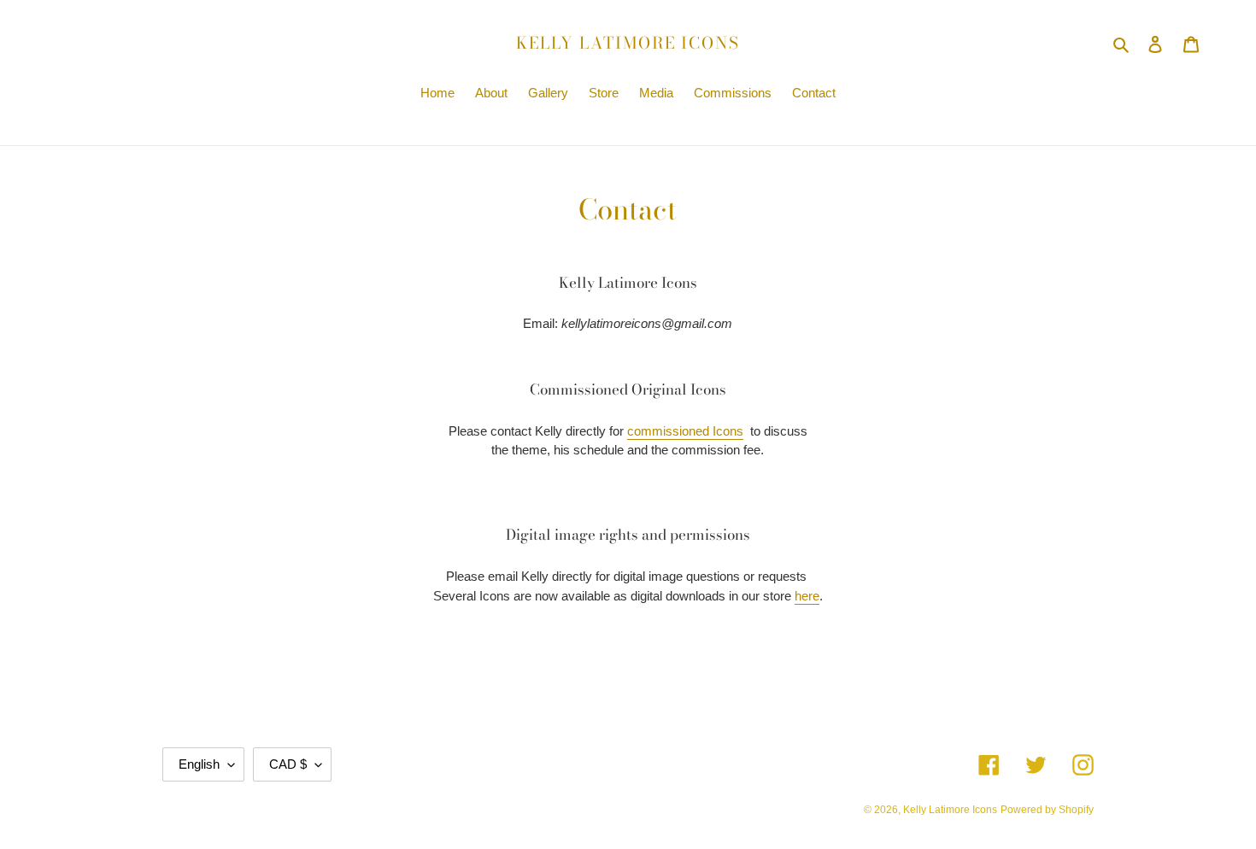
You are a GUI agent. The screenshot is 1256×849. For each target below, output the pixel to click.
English (199, 764)
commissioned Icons (685, 431)
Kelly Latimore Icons (628, 44)
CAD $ (288, 764)
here (807, 595)
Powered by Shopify (1047, 810)
